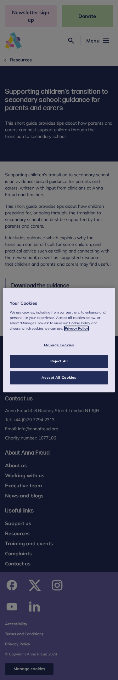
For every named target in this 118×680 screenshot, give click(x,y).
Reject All (59, 361)
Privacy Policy (76, 328)
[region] (59, 340)
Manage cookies (59, 345)
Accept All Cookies (59, 377)
